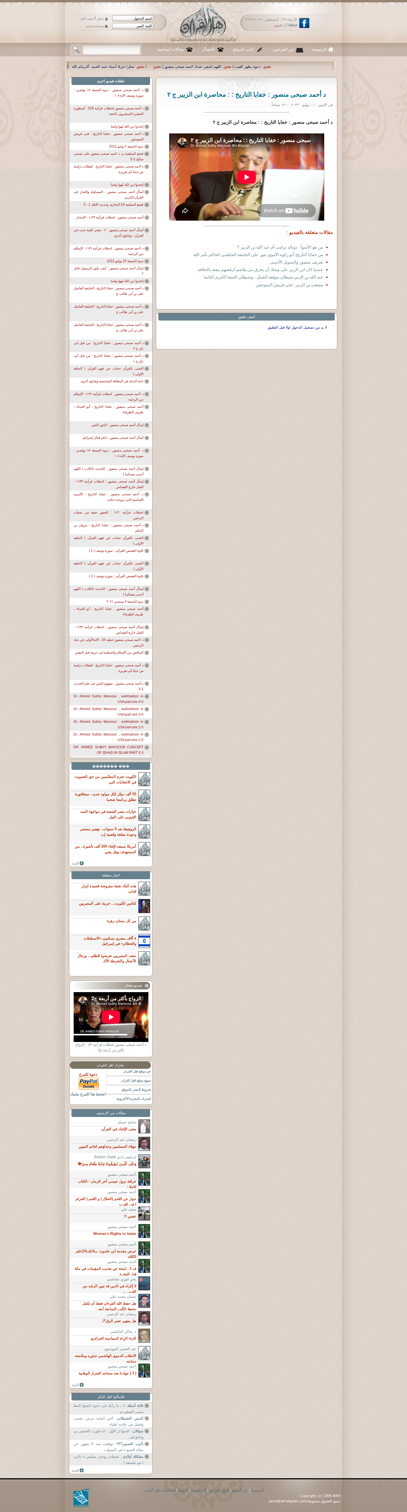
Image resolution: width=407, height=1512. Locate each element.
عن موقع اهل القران (137, 1071)
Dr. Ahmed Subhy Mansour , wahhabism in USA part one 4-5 (108, 699)
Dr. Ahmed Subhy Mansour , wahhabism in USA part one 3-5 (108, 711)
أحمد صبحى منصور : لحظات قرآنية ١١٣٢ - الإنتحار (109, 217)
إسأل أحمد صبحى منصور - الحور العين (117, 425)
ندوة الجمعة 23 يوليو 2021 (125, 261)
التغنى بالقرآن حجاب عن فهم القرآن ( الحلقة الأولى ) (108, 371)
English (291, 25)
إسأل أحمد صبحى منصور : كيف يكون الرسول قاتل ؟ (108, 271)
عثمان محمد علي (123, 1296)
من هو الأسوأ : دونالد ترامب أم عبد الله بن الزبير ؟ (280, 247)
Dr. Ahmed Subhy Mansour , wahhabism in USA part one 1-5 (108, 737)
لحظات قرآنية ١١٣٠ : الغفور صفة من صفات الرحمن (108, 515)
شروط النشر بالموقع (136, 1090)
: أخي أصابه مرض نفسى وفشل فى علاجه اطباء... (108, 1421)
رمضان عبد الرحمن (121, 1139)
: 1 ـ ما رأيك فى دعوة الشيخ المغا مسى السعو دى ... (108, 1408)
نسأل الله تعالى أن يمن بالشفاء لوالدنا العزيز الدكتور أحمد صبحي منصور (127, 66)
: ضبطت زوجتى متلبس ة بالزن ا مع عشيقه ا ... (108, 1459)
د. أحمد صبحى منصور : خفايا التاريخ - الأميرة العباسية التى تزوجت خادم (108, 497)
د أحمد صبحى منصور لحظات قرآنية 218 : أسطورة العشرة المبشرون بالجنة (108, 111)
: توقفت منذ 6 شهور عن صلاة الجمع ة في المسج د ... (108, 1447)
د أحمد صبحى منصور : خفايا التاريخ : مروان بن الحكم (108, 528)
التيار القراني (219, 1490)
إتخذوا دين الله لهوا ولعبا (127, 126)
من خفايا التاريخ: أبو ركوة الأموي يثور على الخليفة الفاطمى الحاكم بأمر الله (258, 254)
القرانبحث (198, 1490)
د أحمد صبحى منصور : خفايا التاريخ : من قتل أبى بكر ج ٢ (108, 345)
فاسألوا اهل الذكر (110, 1397)
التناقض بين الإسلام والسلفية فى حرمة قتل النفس (109, 652)
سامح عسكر (126, 1122)
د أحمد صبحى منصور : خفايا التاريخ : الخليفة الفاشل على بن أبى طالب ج (108, 291)
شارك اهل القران (110, 1065)
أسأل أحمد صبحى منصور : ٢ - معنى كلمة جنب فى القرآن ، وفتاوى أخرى (108, 233)
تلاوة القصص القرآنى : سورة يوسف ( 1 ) (116, 551)
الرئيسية (319, 49)
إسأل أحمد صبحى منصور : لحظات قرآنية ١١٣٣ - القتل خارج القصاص (108, 484)
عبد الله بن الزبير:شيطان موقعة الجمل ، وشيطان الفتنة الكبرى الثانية (263, 277)
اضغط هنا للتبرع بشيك (88, 1094)
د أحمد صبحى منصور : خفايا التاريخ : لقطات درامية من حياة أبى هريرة (108, 169)
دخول (100, 18)
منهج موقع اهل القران (136, 1080)
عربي (278, 25)
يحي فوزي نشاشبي (121, 1279)
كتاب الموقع (243, 49)
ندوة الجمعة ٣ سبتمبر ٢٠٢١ (125, 601)
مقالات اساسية (170, 49)
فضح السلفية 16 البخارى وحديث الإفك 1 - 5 (113, 205)
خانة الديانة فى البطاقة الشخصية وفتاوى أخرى (112, 381)
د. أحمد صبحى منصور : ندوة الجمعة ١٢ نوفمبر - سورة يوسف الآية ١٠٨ (108, 92)
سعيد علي (128, 1209)
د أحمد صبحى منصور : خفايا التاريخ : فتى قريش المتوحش (108, 136)
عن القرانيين (283, 49)
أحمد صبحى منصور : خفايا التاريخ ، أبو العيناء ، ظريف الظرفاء (108, 409)
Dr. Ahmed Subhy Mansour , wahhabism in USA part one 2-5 (108, 724)
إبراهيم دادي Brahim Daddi (115, 1157)
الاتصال (208, 49)
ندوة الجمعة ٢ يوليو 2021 (126, 146)
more (77, 863)
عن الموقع (240, 1490)
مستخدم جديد (95, 26)
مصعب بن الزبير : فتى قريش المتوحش (289, 284)
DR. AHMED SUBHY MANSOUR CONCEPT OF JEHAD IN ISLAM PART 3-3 (108, 750)
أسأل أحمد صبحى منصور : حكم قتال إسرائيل (112, 438)
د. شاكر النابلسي (123, 1331)
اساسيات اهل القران (159, 1490)
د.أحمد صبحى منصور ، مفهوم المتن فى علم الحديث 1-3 (108, 686)
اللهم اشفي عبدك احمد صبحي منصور (319, 66)
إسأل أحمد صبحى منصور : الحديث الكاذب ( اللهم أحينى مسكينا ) (108, 471)
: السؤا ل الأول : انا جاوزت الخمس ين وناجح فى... (108, 1434)
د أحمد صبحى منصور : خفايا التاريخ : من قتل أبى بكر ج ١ (108, 358)
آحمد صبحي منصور (121, 1174)
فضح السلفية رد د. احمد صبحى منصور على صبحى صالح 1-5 (108, 156)
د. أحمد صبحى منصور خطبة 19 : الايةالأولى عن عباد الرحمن (108, 642)
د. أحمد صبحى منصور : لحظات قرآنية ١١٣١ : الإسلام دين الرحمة (108, 251)
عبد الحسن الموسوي (120, 1349)
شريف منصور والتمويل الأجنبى (296, 262)
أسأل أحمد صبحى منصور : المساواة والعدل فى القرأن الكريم (108, 194)
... (275, 66)
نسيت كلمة (86, 18)
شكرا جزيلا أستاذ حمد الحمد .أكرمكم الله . (228, 66)
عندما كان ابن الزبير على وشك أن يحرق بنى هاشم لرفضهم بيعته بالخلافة (260, 269)
